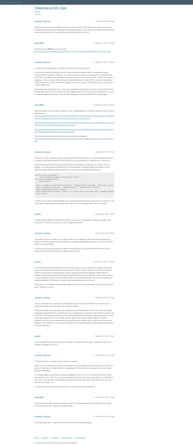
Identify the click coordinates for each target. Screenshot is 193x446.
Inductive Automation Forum (11, 2)
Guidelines (54, 438)
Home (37, 438)
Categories (45, 438)
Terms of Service (67, 438)
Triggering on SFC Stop (50, 7)
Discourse (46, 443)
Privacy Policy (80, 438)
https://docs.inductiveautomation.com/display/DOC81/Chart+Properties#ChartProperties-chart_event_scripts (73, 51)
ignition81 (38, 14)
